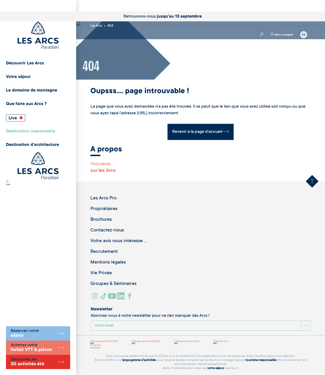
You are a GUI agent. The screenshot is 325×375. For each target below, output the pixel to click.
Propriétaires (104, 209)
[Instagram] (95, 298)
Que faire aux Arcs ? (26, 104)
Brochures (101, 219)
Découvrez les (27, 362)
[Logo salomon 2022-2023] (146, 342)
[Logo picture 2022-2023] (104, 342)
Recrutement (104, 252)
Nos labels (95, 348)
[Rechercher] (7, 182)
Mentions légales (108, 262)
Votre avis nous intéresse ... (118, 241)
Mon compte (283, 35)
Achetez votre (31, 347)
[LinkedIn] (121, 298)
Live (13, 118)
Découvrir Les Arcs (25, 63)
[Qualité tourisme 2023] (186, 342)
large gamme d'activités (139, 360)
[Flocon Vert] (220, 342)
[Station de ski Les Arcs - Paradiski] (38, 35)
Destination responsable (30, 131)
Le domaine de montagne (31, 90)
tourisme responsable (261, 360)
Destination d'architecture (32, 145)
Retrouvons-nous (162, 16)
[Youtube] (112, 298)
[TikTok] (104, 298)
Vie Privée (101, 273)
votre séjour (215, 368)
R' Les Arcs (95, 345)
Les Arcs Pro (103, 198)
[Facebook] (130, 298)
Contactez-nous (107, 230)
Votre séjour (18, 77)
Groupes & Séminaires (113, 284)
